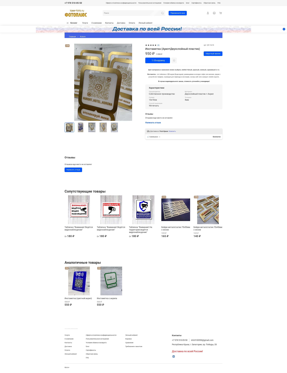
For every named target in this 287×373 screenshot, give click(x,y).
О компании (96, 23)
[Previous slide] (68, 82)
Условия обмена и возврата (173, 3)
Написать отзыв (73, 170)
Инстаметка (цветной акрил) (78, 298)
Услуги (85, 23)
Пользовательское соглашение (149, 3)
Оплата (132, 23)
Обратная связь (209, 3)
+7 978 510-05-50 (73, 3)
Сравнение (129, 343)
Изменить (172, 131)
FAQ (218, 3)
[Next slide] (138, 82)
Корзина (128, 339)
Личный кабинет (145, 23)
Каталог (73, 23)
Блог (187, 3)
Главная (72, 37)
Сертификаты (196, 3)
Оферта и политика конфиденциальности (121, 3)
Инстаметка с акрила (107, 298)
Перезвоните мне (178, 13)
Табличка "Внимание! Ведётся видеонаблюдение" (79, 228)
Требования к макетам (133, 346)
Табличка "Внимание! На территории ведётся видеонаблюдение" (140, 229)
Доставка (121, 23)
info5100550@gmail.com (202, 340)
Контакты (109, 23)
